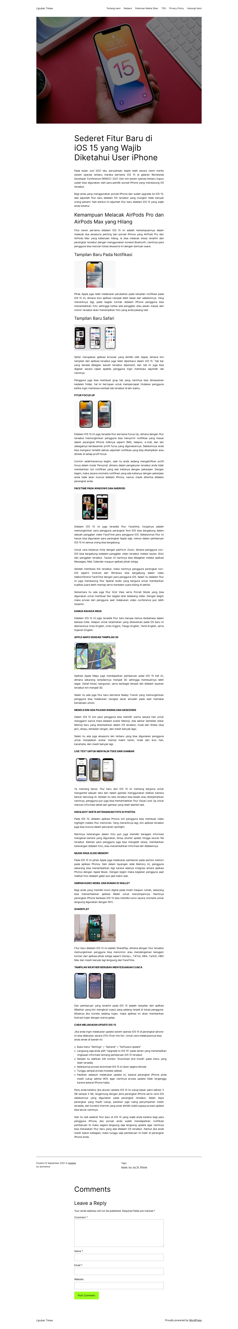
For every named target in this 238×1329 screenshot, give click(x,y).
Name (78, 1251)
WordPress (195, 1320)
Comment (81, 1217)
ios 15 (136, 1167)
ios (130, 1167)
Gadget (72, 1163)
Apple (124, 1167)
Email (78, 1265)
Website (78, 1279)
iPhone (143, 1167)
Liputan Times (44, 8)
